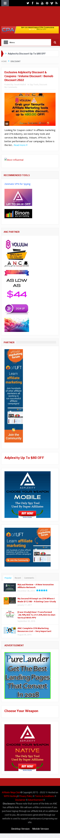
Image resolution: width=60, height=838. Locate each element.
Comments (29, 578)
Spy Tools (34, 84)
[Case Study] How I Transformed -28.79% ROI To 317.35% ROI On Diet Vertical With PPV (36, 615)
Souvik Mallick (20, 84)
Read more (20, 145)
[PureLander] (27, 675)
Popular (8, 578)
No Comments (10, 87)
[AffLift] (13, 395)
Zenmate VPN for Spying (17, 183)
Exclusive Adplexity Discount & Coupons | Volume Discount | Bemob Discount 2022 (28, 75)
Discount (43, 84)
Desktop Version (20, 828)
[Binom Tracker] (18, 213)
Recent (18, 578)
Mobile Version (40, 828)
